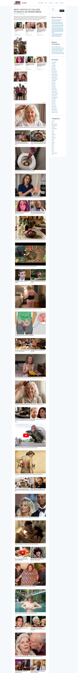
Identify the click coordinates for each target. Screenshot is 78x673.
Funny (53, 131)
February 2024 (54, 107)
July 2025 (53, 81)
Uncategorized (51, 2)
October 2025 (54, 77)
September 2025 (55, 78)
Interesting (61, 2)
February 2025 (54, 89)
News (46, 2)
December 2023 (55, 110)
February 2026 (54, 71)
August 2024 (54, 98)
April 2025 (53, 86)
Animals (53, 120)
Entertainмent (54, 128)
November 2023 (55, 112)
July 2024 (53, 100)
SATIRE (53, 146)
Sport (53, 148)
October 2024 (54, 95)
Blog (52, 122)
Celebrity (56, 2)
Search (62, 10)
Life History (54, 137)
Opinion (53, 142)
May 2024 (53, 103)
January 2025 (54, 91)
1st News (24, 3)
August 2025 (54, 80)
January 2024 (54, 109)
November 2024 (55, 94)
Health (53, 133)
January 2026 (54, 72)
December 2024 (55, 92)
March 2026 (54, 69)
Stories (53, 149)
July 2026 (53, 63)
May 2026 (53, 66)
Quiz (52, 145)
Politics (53, 143)
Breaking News (40, 2)
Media (53, 139)
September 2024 (55, 97)
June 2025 (53, 83)
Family (53, 130)
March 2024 (54, 106)
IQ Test (53, 136)
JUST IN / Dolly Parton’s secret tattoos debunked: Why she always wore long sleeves (57, 35)
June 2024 (54, 101)
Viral (52, 154)
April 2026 (53, 68)
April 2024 (53, 104)
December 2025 (54, 74)
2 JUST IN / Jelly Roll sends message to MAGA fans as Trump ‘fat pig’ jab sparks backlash (58, 52)
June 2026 (54, 65)
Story (53, 151)
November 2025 (55, 75)
